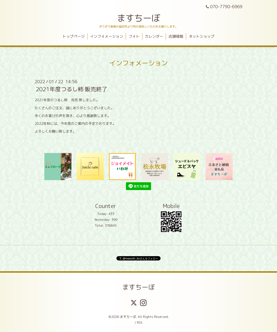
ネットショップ (201, 36)
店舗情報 (176, 36)
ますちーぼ (138, 18)
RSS (139, 322)
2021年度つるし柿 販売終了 (71, 89)
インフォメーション (106, 36)
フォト (134, 36)
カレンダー (154, 36)
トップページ (74, 36)
